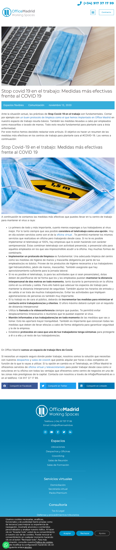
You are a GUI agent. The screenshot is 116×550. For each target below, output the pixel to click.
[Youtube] (51, 432)
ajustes (28, 547)
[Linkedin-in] (70, 432)
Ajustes (102, 533)
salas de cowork (41, 359)
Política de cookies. (44, 542)
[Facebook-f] (57, 432)
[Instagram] (45, 432)
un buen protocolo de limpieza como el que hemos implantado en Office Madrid (65, 117)
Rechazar (84, 533)
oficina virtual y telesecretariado (46, 367)
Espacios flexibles (14, 105)
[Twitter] (64, 432)
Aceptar (67, 533)
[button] (93, 12)
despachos (23, 359)
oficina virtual (64, 234)
